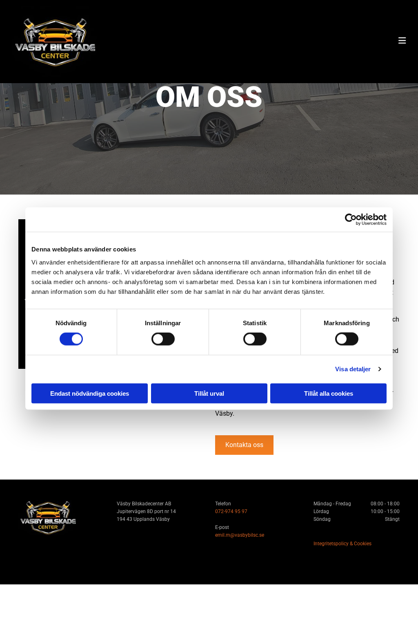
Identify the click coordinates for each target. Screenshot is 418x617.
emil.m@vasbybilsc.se (239, 535)
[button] (244, 445)
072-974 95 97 (231, 511)
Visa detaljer (353, 369)
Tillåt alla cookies (328, 393)
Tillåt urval (209, 393)
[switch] (163, 339)
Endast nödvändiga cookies (89, 393)
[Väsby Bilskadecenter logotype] (74, 41)
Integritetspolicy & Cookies (342, 543)
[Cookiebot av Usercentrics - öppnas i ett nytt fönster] (351, 220)
